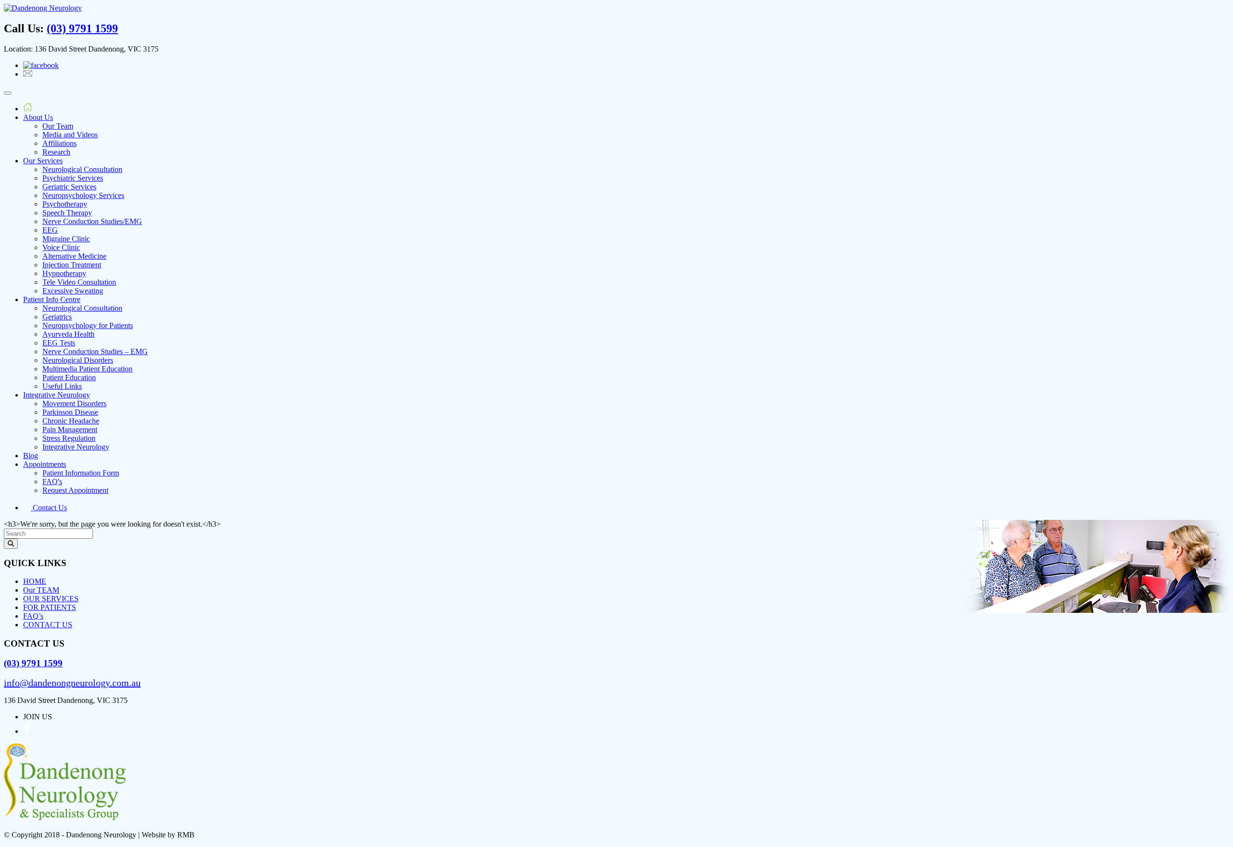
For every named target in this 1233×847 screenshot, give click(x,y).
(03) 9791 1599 (82, 28)
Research (56, 152)
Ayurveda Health (68, 334)
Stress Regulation (68, 438)
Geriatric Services (69, 187)
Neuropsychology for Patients (87, 325)
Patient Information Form (80, 473)
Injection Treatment (71, 265)
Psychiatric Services (72, 178)
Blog (30, 455)
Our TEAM (41, 590)
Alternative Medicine (74, 256)
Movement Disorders (74, 403)
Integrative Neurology (56, 395)
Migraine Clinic (66, 239)
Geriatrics (57, 317)
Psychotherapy (64, 204)
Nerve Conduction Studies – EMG (95, 351)
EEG (50, 230)
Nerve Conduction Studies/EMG (92, 221)
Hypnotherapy (64, 273)
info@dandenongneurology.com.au (72, 682)
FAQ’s (33, 616)
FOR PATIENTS (49, 607)
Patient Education (69, 377)
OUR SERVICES (51, 599)
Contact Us (49, 507)
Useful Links (62, 386)
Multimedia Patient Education (87, 369)
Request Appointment (75, 490)
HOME (34, 581)
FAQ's (52, 481)
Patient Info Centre (51, 299)
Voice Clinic (61, 247)
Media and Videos (70, 135)
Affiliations (59, 143)
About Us (38, 117)
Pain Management (69, 429)
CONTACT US (47, 625)
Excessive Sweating (72, 291)
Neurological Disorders (77, 360)
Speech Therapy (67, 213)
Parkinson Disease (70, 412)
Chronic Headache (70, 421)
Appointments (44, 464)
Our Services (43, 161)
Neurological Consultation (82, 169)
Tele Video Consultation (79, 282)
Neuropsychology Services (83, 195)
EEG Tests (58, 343)
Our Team (57, 126)
